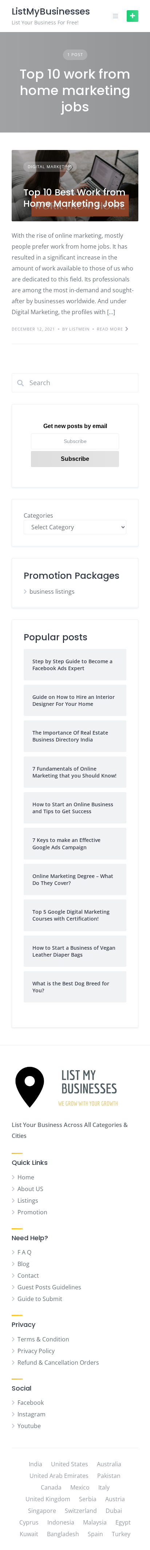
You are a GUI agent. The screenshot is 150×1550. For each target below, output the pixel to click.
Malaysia (95, 1522)
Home (25, 1177)
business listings (52, 592)
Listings (27, 1201)
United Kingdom (47, 1499)
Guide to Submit (39, 1299)
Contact (28, 1276)
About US (30, 1189)
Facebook (30, 1403)
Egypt (123, 1522)
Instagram (31, 1414)
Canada (51, 1487)
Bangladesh (63, 1534)
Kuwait (29, 1534)
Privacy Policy (36, 1351)
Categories (38, 515)
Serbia (87, 1499)
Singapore (42, 1511)
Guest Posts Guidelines (49, 1287)
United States (69, 1464)
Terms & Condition (43, 1339)
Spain (95, 1534)
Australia (109, 1464)
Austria (115, 1499)
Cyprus (29, 1522)
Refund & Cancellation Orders (58, 1363)
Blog (23, 1264)
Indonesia (60, 1522)
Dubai (114, 1511)
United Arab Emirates (58, 1476)
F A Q (24, 1252)
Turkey (121, 1534)
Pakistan (109, 1476)
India (35, 1464)
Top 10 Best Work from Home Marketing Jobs (74, 198)
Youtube (29, 1426)
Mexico (80, 1487)
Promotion (32, 1212)
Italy (104, 1487)
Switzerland (81, 1511)
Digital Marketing (50, 166)
